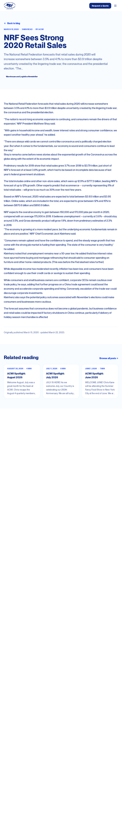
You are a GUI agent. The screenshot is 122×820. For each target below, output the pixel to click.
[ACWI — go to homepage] (9, 5)
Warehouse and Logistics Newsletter (22, 76)
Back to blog (13, 23)
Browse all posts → (108, 358)
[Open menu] (115, 6)
